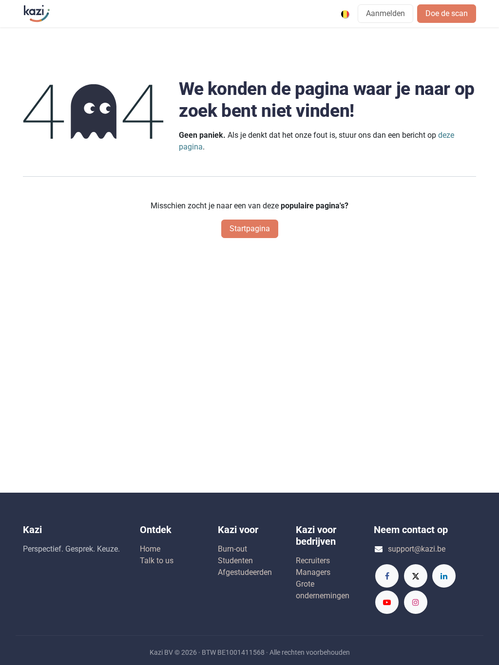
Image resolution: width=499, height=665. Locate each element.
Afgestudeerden (245, 572)
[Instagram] (415, 602)
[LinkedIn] (444, 576)
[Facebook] (387, 576)
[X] (415, 576)
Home (150, 549)
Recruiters (313, 560)
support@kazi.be (416, 549)
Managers (313, 572)
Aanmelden (385, 13)
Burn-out (232, 549)
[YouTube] (387, 602)
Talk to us (156, 560)
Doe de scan (446, 13)
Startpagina (250, 228)
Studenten (235, 560)
